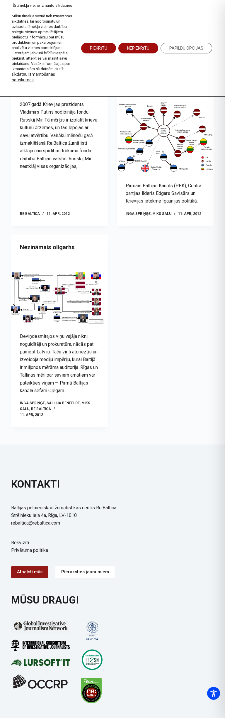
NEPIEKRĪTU (138, 48)
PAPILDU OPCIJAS (186, 48)
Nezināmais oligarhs (47, 247)
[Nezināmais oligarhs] (59, 298)
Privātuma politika (29, 550)
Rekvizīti (20, 542)
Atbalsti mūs (29, 571)
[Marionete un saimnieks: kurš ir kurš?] (165, 137)
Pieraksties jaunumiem (85, 571)
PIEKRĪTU (98, 48)
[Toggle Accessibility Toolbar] (214, 693)
